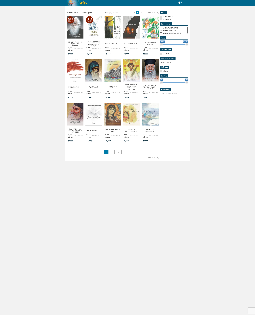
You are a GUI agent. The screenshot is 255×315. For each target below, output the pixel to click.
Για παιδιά (166, 19)
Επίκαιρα (165, 71)
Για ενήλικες (166, 16)
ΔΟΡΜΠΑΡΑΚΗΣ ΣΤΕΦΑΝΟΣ (171, 33)
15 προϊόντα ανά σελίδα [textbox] (152, 12)
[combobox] (119, 12)
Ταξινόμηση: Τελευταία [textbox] (111, 13)
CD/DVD (165, 54)
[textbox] (174, 93)
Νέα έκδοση (165, 62)
